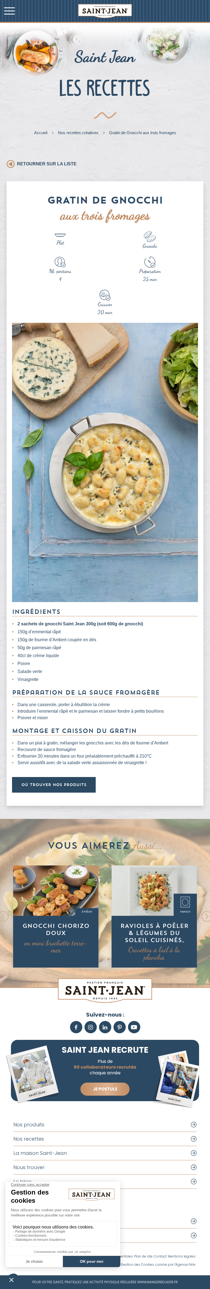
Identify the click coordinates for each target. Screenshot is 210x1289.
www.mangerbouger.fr (157, 1282)
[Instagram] (90, 1027)
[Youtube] (134, 1027)
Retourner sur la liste (47, 164)
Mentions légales (182, 1256)
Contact (160, 1256)
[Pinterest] (119, 1027)
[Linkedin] (105, 1027)
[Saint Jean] (105, 11)
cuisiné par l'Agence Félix (175, 1265)
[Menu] (9, 11)
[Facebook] (76, 1027)
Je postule (105, 1089)
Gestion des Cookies (137, 1265)
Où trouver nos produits (53, 784)
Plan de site (143, 1256)
